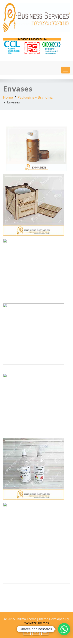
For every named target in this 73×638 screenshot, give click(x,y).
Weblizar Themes (36, 623)
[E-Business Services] (36, 17)
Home (8, 97)
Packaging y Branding (35, 97)
